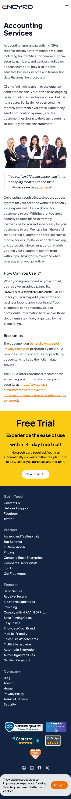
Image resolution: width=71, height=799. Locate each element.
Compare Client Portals (20, 563)
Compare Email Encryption (23, 558)
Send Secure (13, 591)
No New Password (17, 660)
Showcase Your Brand (19, 628)
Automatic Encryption (19, 650)
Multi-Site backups (17, 644)
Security (10, 704)
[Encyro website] (24, 767)
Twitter (9, 519)
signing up (42, 187)
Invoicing (10, 607)
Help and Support (16, 508)
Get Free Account (16, 573)
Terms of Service (16, 699)
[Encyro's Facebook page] (39, 767)
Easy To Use (12, 623)
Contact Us (12, 503)
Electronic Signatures (19, 602)
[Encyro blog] (31, 767)
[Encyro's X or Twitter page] (47, 767)
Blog (7, 678)
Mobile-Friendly (15, 634)
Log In (8, 568)
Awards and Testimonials (21, 536)
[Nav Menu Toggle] (67, 7)
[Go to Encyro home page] (17, 7)
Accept (59, 785)
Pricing (9, 552)
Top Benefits (13, 542)
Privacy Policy (14, 694)
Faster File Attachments (21, 639)
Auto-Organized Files (19, 655)
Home (8, 688)
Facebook (11, 513)
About (8, 683)
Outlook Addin (14, 547)
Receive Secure (15, 596)
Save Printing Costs (18, 618)
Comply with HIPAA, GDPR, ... (25, 612)
